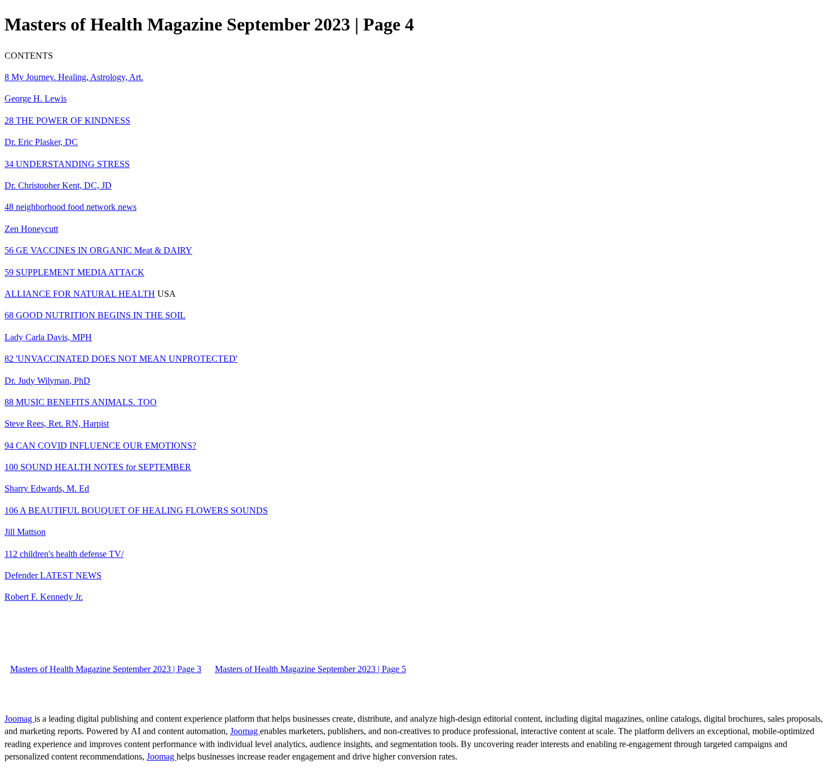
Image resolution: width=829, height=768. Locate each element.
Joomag (19, 718)
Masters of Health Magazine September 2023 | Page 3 (105, 669)
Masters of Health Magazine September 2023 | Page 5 (310, 669)
